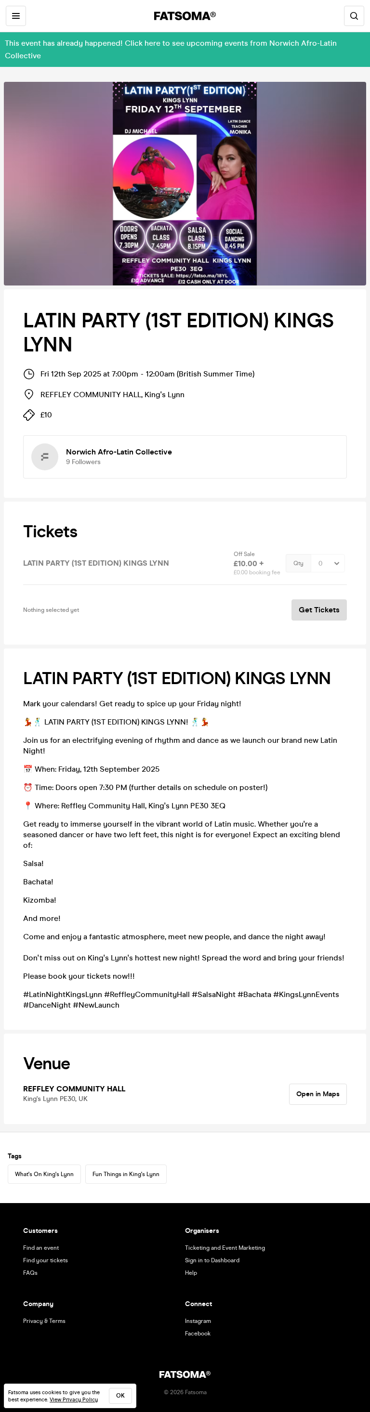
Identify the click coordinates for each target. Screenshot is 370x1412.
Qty (298, 563)
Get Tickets (319, 609)
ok (120, 1395)
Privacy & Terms (44, 1321)
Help (191, 1273)
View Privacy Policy (74, 1400)
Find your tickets (45, 1260)
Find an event (41, 1247)
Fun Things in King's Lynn (125, 1174)
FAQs (30, 1273)
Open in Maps (318, 1094)
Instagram (198, 1321)
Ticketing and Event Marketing (225, 1247)
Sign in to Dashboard (212, 1260)
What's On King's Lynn (44, 1174)
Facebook (198, 1333)
